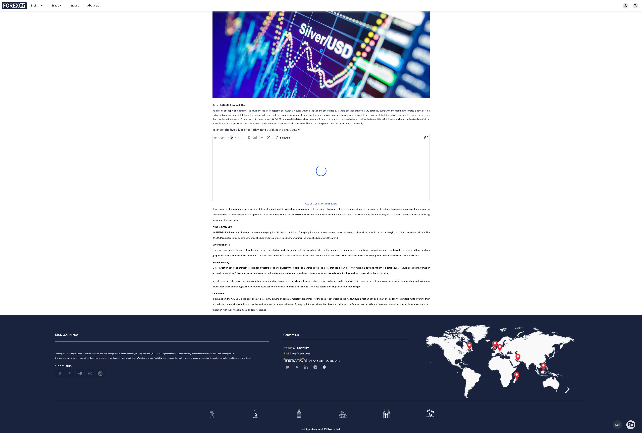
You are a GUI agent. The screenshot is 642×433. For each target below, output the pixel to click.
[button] (37, 5)
